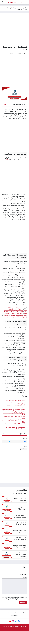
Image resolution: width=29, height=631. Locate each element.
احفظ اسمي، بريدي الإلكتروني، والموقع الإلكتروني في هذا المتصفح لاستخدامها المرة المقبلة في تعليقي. (14, 598)
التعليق (25, 577)
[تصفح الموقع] (26, 2)
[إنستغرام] (13, 621)
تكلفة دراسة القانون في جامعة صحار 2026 (13, 409)
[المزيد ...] (4, 441)
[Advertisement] (14, 29)
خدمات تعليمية (17, 8)
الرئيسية (25, 8)
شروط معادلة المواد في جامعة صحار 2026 (13, 411)
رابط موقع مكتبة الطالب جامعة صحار (17, 317)
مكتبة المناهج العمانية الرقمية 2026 (15, 400)
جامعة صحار (23, 449)
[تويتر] (9, 441)
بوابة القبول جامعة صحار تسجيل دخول (12, 313)
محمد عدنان (20, 53)
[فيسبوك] (24, 441)
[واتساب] (14, 441)
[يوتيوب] (10, 621)
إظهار (5, 104)
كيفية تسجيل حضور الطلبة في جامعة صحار (15, 315)
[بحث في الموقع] (3, 2)
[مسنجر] (19, 441)
